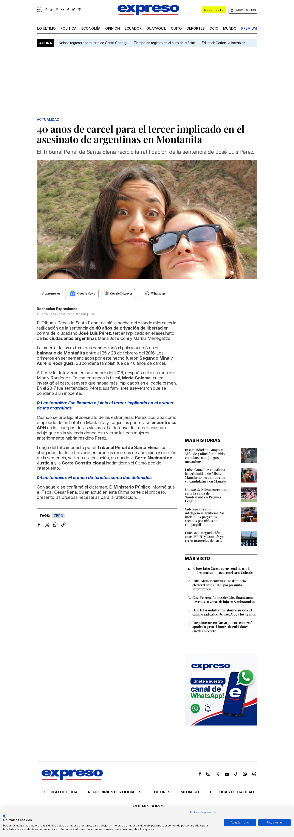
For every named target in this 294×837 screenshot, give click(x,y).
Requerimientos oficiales (114, 792)
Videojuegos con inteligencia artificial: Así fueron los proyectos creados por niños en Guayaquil (204, 517)
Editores (161, 792)
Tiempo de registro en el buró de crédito (164, 43)
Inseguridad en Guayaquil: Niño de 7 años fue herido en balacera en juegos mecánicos (206, 456)
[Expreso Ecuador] (72, 778)
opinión (112, 28)
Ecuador (133, 28)
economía (91, 28)
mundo (230, 28)
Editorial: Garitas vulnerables (223, 43)
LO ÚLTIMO (46, 28)
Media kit (190, 792)
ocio (213, 28)
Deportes (196, 28)
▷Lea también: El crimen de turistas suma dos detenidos (94, 477)
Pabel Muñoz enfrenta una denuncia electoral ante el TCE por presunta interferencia (219, 585)
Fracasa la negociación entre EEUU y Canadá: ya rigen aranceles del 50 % (204, 536)
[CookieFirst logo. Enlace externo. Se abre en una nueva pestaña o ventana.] (4, 816)
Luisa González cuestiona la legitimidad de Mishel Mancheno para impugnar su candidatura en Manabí (205, 475)
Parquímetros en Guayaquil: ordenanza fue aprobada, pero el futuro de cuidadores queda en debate (223, 626)
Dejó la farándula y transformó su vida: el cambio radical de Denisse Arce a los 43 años (224, 612)
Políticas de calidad (232, 792)
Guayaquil (156, 28)
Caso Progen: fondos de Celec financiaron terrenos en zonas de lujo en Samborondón (223, 599)
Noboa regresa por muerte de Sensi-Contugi (93, 43)
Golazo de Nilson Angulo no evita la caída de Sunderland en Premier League (206, 495)
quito (176, 28)
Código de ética (61, 792)
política (68, 28)
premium (249, 28)
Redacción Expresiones (57, 308)
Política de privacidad (203, 812)
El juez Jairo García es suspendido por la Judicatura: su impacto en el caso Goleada (222, 570)
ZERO (58, 515)
